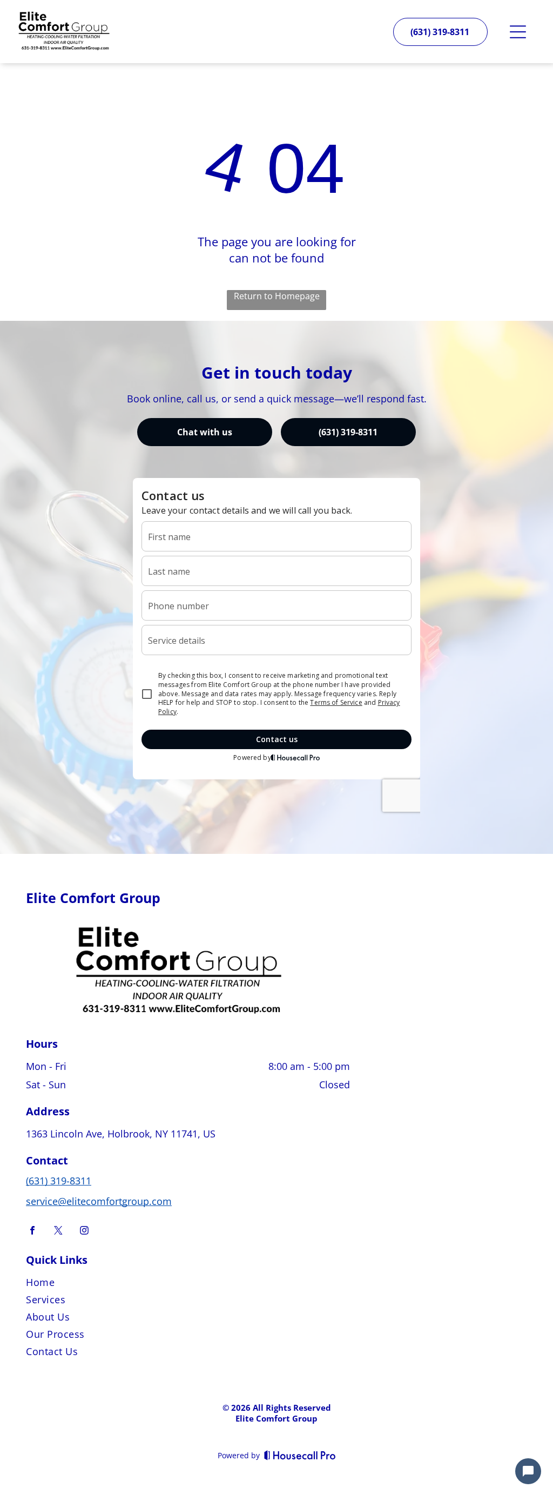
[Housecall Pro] (300, 1455)
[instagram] (84, 1232)
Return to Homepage (277, 296)
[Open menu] (518, 32)
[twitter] (58, 1232)
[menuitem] (276, 1284)
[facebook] (32, 1232)
